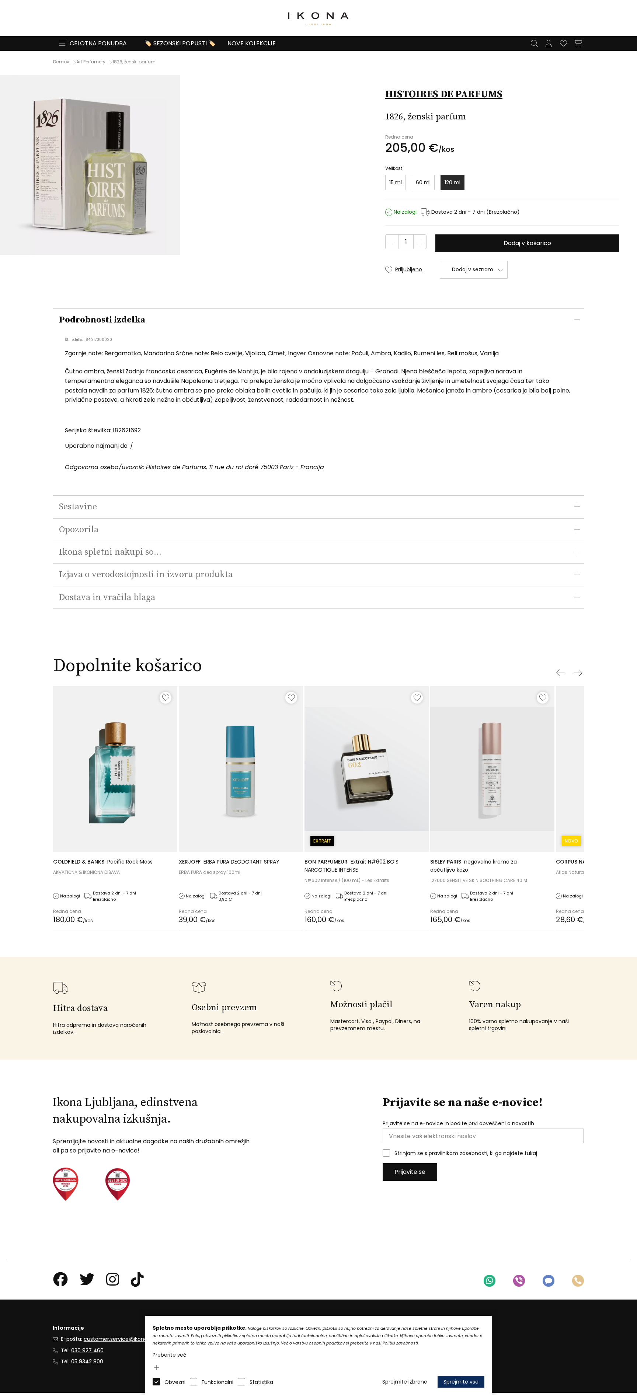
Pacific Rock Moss (103, 861)
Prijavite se (409, 1172)
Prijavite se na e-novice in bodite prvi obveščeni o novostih (458, 1123)
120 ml (452, 182)
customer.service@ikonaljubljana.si (128, 1339)
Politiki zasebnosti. (401, 1343)
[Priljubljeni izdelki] (563, 43)
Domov (61, 62)
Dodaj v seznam (472, 269)
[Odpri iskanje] (534, 43)
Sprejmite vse (460, 1381)
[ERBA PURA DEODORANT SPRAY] (241, 768)
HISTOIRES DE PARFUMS (443, 94)
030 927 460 (87, 1350)
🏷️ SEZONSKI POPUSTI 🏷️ (180, 43)
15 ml (395, 182)
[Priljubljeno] (165, 698)
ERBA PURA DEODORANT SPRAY (229, 861)
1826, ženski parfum (134, 62)
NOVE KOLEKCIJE (251, 43)
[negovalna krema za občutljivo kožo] (492, 768)
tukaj (531, 1153)
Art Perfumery (90, 62)
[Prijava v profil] (548, 43)
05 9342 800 (87, 1361)
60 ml (423, 182)
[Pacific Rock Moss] (115, 768)
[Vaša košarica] (578, 43)
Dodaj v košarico (527, 243)
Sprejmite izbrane (404, 1381)
